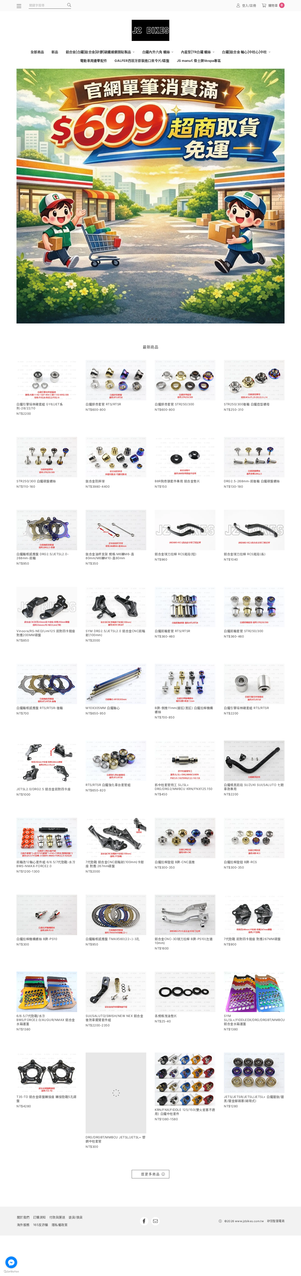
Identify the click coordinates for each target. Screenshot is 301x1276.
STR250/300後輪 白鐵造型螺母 (247, 404)
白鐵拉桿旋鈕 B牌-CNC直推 (175, 862)
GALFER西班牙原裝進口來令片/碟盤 (142, 61)
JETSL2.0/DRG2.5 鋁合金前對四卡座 (43, 789)
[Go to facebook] (11, 1262)
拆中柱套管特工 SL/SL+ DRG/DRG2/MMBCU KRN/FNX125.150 (184, 787)
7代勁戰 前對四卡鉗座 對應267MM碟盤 (252, 939)
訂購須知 (39, 1190)
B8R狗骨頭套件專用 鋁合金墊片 (177, 481)
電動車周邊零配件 (93, 61)
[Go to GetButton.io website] (11, 1271)
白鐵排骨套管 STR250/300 (174, 404)
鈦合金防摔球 (95, 481)
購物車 (275, 5)
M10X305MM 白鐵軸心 (103, 708)
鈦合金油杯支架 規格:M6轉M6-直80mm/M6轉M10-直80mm (110, 556)
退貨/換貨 (76, 1190)
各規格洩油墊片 (166, 1016)
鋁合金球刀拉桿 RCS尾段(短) (175, 554)
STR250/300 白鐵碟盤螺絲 (36, 481)
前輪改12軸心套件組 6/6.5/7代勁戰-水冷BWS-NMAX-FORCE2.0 (45, 864)
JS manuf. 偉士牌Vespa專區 (199, 61)
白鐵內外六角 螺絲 (156, 52)
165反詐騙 (40, 1197)
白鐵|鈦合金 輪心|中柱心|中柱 (244, 52)
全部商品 (37, 52)
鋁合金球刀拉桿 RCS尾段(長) (244, 554)
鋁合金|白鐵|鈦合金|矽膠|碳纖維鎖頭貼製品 (99, 52)
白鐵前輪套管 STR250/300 (243, 631)
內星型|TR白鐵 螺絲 (196, 52)
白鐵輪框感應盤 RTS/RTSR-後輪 (39, 708)
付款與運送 (57, 1190)
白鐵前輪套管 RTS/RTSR (172, 631)
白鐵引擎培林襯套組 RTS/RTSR (246, 708)
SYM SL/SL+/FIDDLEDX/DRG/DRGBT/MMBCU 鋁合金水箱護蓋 (254, 1020)
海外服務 (23, 1197)
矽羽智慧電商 (276, 1193)
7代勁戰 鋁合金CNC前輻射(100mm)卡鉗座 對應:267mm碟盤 (115, 864)
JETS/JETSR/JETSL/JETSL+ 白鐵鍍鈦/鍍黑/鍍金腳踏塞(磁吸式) (254, 1099)
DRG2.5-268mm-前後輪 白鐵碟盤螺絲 (252, 481)
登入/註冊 (249, 5)
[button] (145, 319)
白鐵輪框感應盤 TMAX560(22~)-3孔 (113, 939)
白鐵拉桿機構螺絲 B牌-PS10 (36, 939)
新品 (54, 52)
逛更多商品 (150, 1146)
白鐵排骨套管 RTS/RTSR (103, 404)
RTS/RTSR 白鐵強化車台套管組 (108, 785)
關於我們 (23, 1190)
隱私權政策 (60, 1197)
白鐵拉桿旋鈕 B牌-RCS (240, 862)
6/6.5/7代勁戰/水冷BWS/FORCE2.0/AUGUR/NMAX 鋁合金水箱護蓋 (45, 1020)
